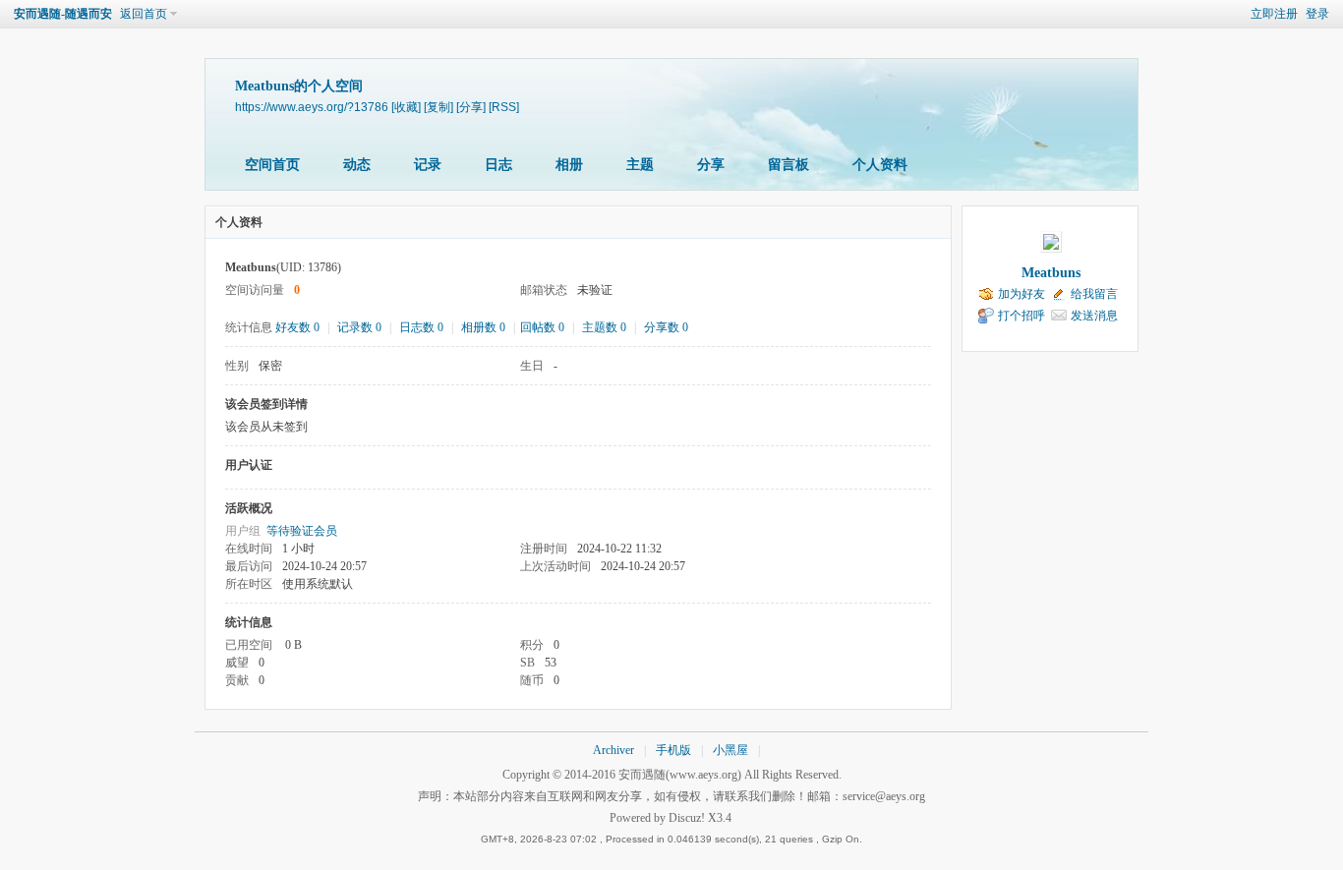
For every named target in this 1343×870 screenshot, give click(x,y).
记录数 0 (359, 327)
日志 (498, 164)
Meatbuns (1051, 272)
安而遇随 (642, 775)
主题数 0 (604, 327)
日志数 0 (421, 327)
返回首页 (143, 14)
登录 (1317, 14)
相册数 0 (483, 327)
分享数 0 (666, 327)
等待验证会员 (301, 531)
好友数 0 (297, 327)
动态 (357, 164)
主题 (640, 164)
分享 (711, 164)
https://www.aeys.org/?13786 (311, 106)
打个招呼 (1021, 315)
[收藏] (406, 106)
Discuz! (687, 818)
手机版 (673, 750)
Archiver (613, 750)
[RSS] (504, 106)
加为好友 (1021, 294)
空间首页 (272, 164)
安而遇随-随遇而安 (63, 14)
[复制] (438, 106)
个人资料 (879, 164)
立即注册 (1274, 14)
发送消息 (1094, 315)
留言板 (788, 164)
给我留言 (1094, 294)
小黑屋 (730, 750)
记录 (427, 164)
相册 (569, 164)
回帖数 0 (542, 327)
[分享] (471, 106)
